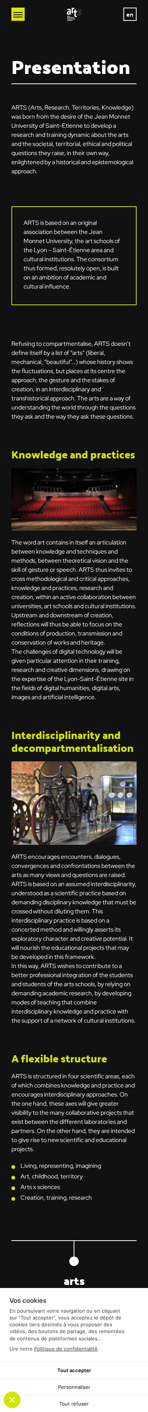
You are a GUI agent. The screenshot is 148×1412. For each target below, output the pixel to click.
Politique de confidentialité (66, 1349)
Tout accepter (74, 1370)
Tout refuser (74, 1404)
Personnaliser (74, 1387)
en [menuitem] (130, 14)
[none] (130, 14)
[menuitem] (130, 14)
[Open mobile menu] (18, 14)
